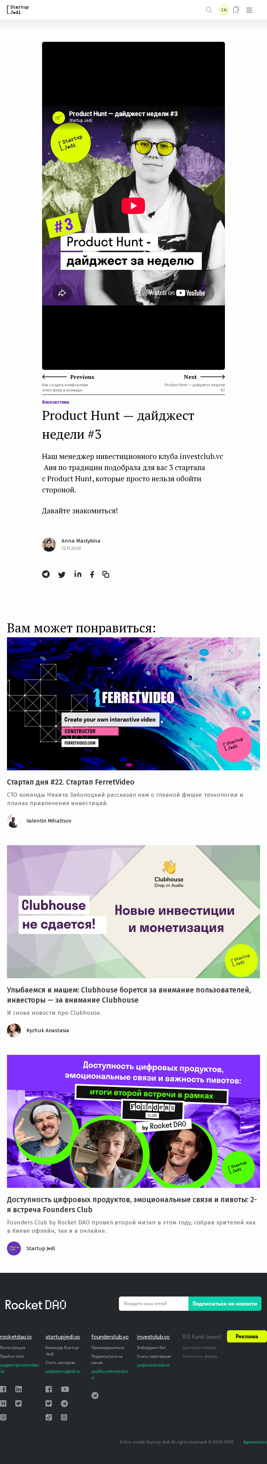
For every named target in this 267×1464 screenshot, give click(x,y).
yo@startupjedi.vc (63, 1371)
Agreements (255, 1441)
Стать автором (60, 1362)
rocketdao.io (16, 1336)
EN (224, 10)
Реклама (247, 1336)
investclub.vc (153, 1336)
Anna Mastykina (81, 541)
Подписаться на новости (225, 1303)
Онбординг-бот (151, 1347)
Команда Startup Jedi (62, 1350)
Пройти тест (12, 1356)
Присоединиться (107, 1347)
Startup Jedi (40, 1248)
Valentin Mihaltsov (48, 821)
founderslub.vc (110, 1336)
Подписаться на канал (107, 1359)
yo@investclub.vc (153, 1365)
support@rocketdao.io (19, 1368)
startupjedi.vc (63, 1336)
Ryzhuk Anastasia (47, 1030)
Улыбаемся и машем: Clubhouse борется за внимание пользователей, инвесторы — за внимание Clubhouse (129, 995)
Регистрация (12, 1347)
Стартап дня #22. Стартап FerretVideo (71, 782)
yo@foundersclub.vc (109, 1374)
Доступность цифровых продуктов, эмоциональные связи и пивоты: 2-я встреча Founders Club (132, 1204)
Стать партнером (154, 1356)
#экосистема (55, 402)
